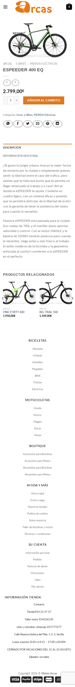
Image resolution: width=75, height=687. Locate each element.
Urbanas (37, 355)
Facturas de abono (37, 566)
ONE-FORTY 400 (13, 312)
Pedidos (37, 559)
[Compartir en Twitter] (27, 124)
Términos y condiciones (37, 534)
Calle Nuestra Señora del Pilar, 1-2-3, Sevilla (39, 634)
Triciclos (37, 382)
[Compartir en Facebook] (17, 124)
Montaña (38, 349)
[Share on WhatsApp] (8, 124)
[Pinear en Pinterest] (47, 124)
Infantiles (37, 362)
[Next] (72, 306)
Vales (38, 580)
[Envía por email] (37, 124)
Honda (37, 408)
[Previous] (3, 306)
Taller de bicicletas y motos (37, 527)
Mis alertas (37, 587)
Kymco (37, 415)
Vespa (37, 435)
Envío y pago (37, 500)
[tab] (37, 148)
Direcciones (37, 573)
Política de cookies (37, 514)
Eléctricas (37, 389)
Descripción (12, 148)
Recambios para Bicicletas (37, 468)
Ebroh (37, 428)
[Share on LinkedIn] (57, 124)
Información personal (37, 553)
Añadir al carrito (43, 100)
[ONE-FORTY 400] (19, 293)
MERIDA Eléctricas (43, 63)
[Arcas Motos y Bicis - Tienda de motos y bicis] (34, 7)
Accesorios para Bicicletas (37, 454)
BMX (37, 376)
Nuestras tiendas (37, 507)
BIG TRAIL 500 (48, 312)
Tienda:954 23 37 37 (39, 612)
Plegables (37, 369)
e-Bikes (21, 63)
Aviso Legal (37, 493)
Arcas (7, 63)
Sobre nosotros (37, 520)
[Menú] (5, 7)
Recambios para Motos (37, 474)
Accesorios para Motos (37, 461)
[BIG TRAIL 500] (55, 293)
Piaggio (37, 422)
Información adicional (20, 156)
